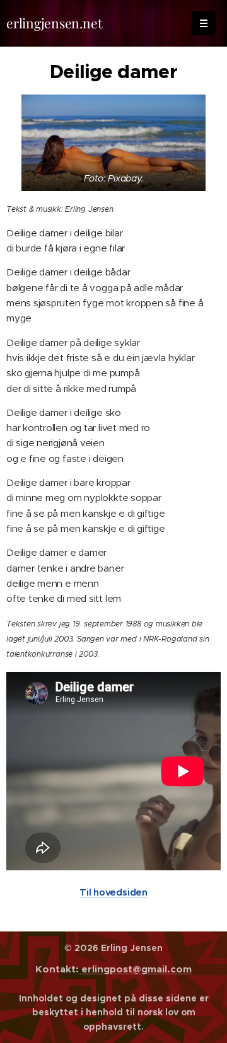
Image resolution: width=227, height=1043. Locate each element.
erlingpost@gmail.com (135, 969)
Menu (204, 23)
